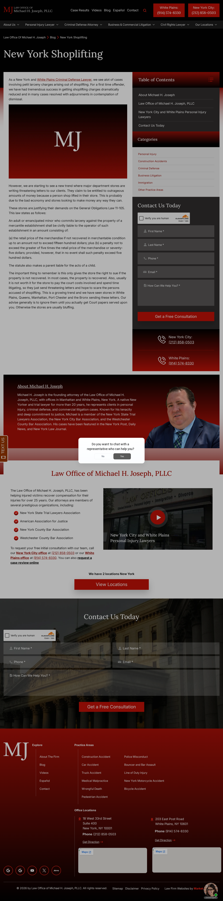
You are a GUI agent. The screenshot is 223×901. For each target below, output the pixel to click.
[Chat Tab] (111, 450)
